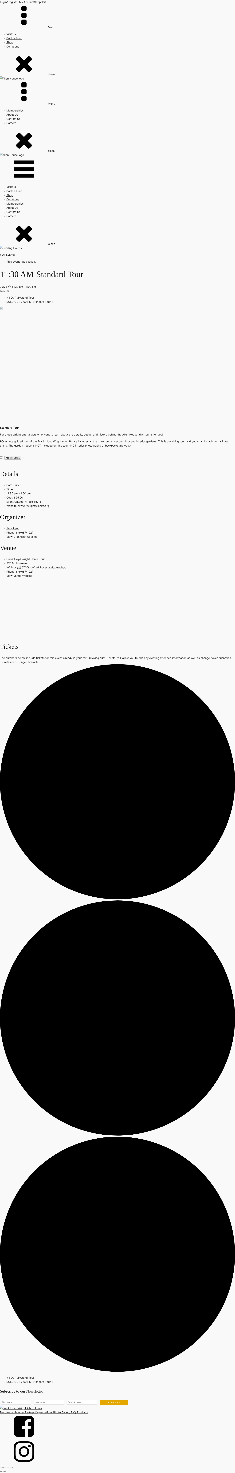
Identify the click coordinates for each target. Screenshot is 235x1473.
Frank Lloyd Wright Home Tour (25, 559)
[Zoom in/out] (1, 1467)
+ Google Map (57, 567)
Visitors (11, 34)
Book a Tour (14, 38)
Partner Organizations (38, 1412)
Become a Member (12, 1412)
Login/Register (9, 2)
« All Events (7, 254)
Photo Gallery (61, 1412)
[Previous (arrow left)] (1, 1471)
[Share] (8, 1467)
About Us (12, 114)
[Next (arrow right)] (4, 1471)
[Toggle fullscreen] (4, 1467)
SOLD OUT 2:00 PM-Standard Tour (29, 301)
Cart (43, 2)
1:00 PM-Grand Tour (20, 297)
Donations (12, 46)
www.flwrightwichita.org (33, 505)
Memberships (15, 110)
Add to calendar (13, 458)
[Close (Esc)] (11, 1467)
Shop (37, 2)
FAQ (73, 1412)
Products (82, 1412)
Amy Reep (12, 528)
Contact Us (13, 118)
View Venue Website (19, 575)
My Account (26, 2)
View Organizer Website (21, 536)
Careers (11, 123)
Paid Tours (34, 501)
